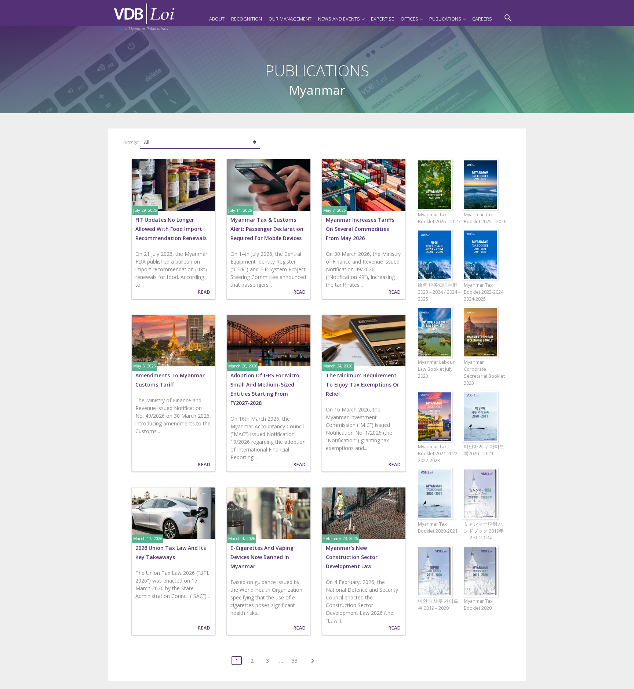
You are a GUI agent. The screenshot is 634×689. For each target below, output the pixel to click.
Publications (445, 18)
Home (118, 28)
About (217, 18)
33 (295, 660)
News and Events (339, 18)
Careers (482, 18)
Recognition (246, 18)
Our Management (290, 18)
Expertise (382, 18)
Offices (409, 18)
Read (204, 292)
